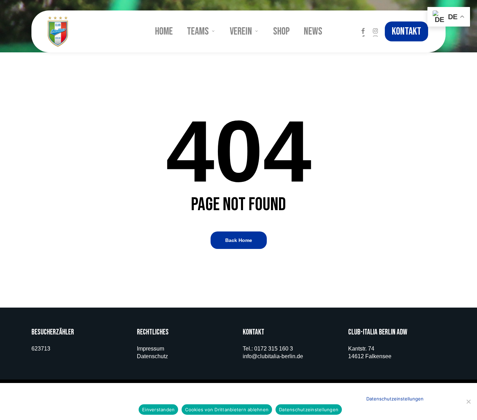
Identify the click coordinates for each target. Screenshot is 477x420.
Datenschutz (152, 356)
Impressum (150, 349)
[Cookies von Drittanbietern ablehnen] (468, 401)
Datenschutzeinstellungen (395, 398)
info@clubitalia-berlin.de (273, 356)
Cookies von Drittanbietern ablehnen (227, 409)
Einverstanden (158, 409)
